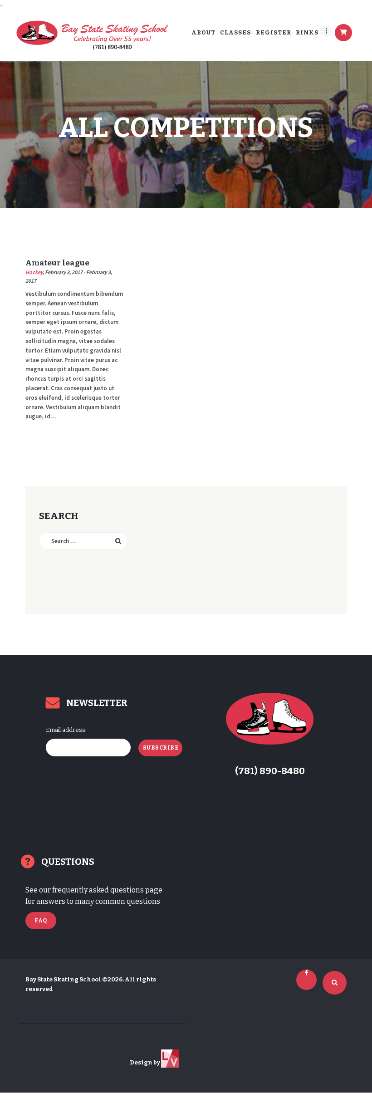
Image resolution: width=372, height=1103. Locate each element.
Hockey (34, 272)
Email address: (66, 729)
